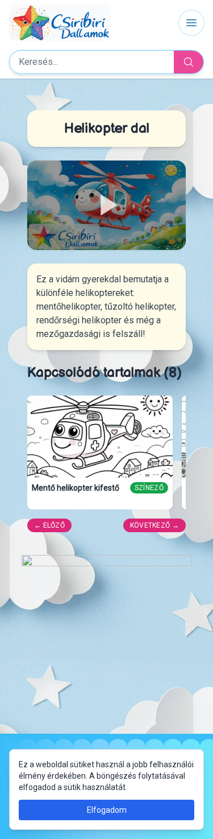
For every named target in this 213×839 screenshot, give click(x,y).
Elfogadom (107, 810)
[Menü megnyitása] (191, 22)
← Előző (49, 525)
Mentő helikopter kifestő (75, 487)
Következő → (154, 525)
